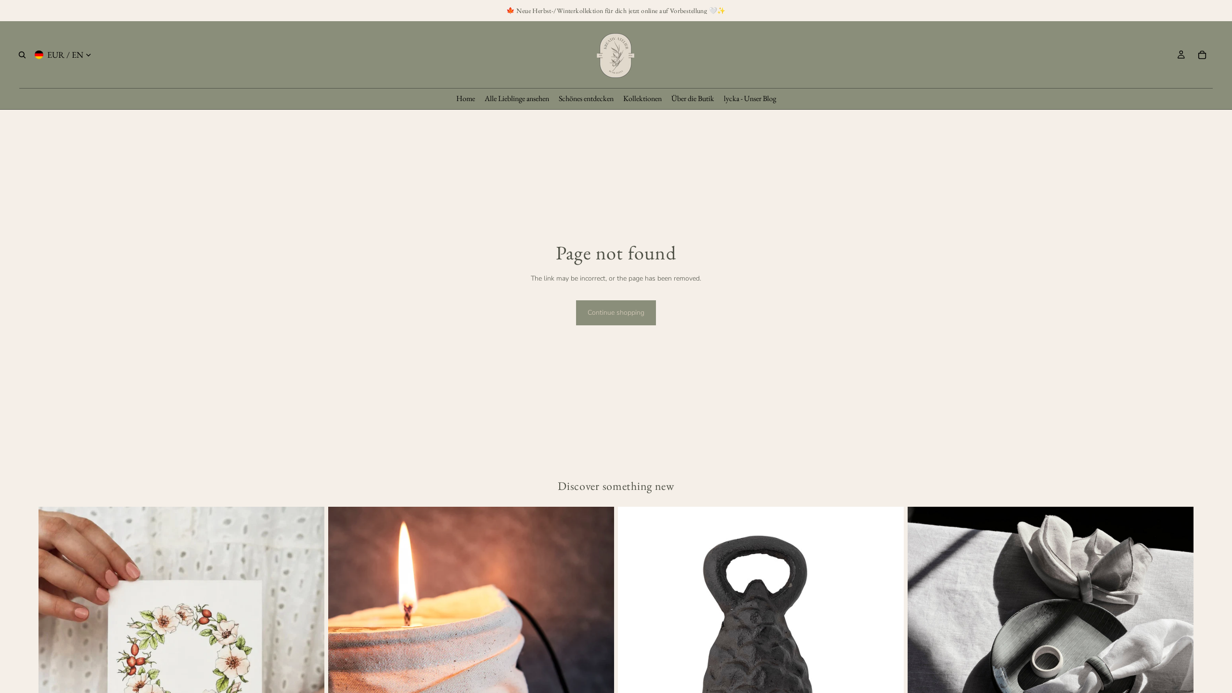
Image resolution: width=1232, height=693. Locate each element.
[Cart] (1202, 54)
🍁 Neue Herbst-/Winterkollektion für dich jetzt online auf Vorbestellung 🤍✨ (615, 10)
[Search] (22, 54)
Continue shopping (616, 312)
